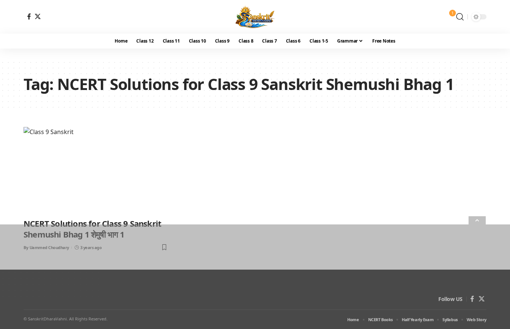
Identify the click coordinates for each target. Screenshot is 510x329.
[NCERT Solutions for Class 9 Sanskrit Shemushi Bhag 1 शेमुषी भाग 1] (96, 170)
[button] (460, 16)
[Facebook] (29, 16)
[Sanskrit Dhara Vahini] (255, 17)
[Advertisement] (224, 276)
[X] (38, 16)
